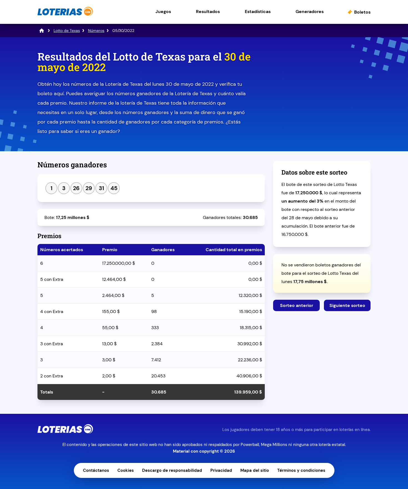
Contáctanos (96, 470)
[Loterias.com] (65, 15)
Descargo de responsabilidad (172, 470)
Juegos (163, 11)
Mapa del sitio (254, 470)
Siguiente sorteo (347, 305)
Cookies (125, 470)
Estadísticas (258, 11)
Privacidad (221, 470)
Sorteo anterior (296, 305)
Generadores (310, 11)
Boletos (362, 12)
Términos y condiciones (301, 470)
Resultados (208, 11)
